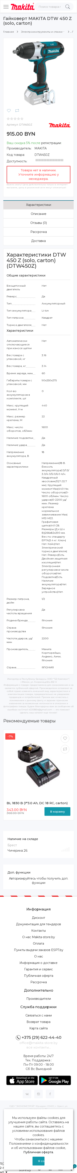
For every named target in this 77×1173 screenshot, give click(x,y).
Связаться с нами (38, 1015)
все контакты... (38, 1047)
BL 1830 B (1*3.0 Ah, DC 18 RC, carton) (37, 803)
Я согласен (41, 1161)
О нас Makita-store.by (38, 937)
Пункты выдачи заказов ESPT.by (38, 950)
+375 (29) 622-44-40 (41, 1037)
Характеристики (38, 205)
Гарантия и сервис (38, 969)
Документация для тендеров (38, 924)
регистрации (51, 143)
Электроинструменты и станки (41, 31)
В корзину (57, 811)
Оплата (38, 943)
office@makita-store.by (38, 1043)
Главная (8, 31)
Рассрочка (38, 232)
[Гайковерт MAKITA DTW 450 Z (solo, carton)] (38, 73)
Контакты (38, 931)
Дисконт (38, 918)
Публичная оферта (38, 976)
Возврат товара (38, 1022)
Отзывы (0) (38, 223)
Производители (38, 999)
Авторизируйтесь (22, 878)
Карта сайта (38, 1028)
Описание (38, 214)
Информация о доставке (38, 963)
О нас (38, 956)
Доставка (38, 241)
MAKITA (40, 148)
